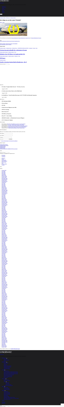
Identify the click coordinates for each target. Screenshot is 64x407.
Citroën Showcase (7, 394)
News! (3, 10)
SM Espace (2, 58)
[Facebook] (0, 42)
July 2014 (3, 312)
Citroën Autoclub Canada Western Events (11, 372)
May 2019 (3, 255)
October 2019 (4, 250)
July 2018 (3, 265)
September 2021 (4, 228)
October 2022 (4, 215)
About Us (3, 158)
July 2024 (3, 194)
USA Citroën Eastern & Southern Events (11, 373)
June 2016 (3, 290)
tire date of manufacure (14, 41)
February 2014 (4, 317)
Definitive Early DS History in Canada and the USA (12, 54)
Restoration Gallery (7, 399)
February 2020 (4, 246)
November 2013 (4, 320)
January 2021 (4, 236)
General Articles (6, 388)
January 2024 (4, 200)
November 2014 (4, 308)
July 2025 (3, 183)
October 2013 (4, 321)
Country (1, 137)
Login (5, 360)
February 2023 (4, 211)
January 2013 (4, 327)
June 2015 (3, 301)
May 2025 (3, 185)
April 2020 (4, 244)
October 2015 (4, 297)
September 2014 (4, 310)
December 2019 (4, 248)
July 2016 (3, 289)
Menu (1, 14)
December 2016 (4, 284)
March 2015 (4, 304)
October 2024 (4, 191)
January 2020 (4, 247)
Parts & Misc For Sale (7, 365)
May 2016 (3, 291)
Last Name (2, 135)
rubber (8, 41)
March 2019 (4, 257)
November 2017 (4, 273)
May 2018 (3, 267)
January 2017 (4, 283)
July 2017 (3, 277)
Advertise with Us (7, 368)
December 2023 (4, 201)
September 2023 (4, 204)
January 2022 (4, 224)
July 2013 (3, 324)
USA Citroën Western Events (9, 374)
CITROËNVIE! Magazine (8, 385)
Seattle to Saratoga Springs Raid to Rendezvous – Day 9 (13, 62)
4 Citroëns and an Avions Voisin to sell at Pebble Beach (17, 125)
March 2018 (4, 269)
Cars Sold (5, 363)
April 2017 (4, 280)
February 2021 (4, 235)
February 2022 (4, 223)
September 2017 (4, 275)
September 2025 (4, 181)
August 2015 (4, 299)
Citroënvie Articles (3, 17)
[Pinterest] (1, 42)
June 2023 (3, 207)
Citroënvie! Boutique (7, 366)
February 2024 (4, 199)
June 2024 (3, 195)
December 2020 (4, 237)
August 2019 (4, 252)
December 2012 (4, 328)
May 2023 (3, 208)
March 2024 (4, 198)
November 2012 (4, 329)
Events (3, 8)
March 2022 (4, 222)
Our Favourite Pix (7, 392)
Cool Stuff (7, 383)
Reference (7, 382)
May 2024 (3, 196)
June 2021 (3, 231)
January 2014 (4, 318)
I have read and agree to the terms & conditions (9, 140)
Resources (3, 9)
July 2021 (3, 230)
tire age (10, 41)
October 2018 (4, 262)
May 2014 (3, 314)
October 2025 (4, 180)
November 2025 (4, 179)
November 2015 (4, 296)
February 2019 (4, 258)
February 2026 (4, 176)
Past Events (6, 377)
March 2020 (4, 245)
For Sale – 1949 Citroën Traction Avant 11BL (16, 124)
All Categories (6, 370)
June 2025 (3, 184)
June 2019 (3, 254)
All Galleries (6, 391)
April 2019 (4, 256)
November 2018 (4, 261)
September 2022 (4, 216)
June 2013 (3, 325)
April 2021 (4, 233)
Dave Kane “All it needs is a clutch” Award (11, 398)
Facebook (3, 155)
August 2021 (4, 229)
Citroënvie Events (8, 48)
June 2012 (3, 334)
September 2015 (4, 298)
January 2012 (4, 339)
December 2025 (4, 178)
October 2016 (4, 286)
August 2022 (4, 217)
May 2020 (3, 243)
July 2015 (3, 300)
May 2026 (3, 173)
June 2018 (3, 266)
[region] (32, 74)
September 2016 (4, 287)
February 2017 (4, 282)
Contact (3, 12)
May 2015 (3, 302)
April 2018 (4, 268)
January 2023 (4, 212)
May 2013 (3, 326)
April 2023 (4, 209)
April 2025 (4, 186)
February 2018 (4, 270)
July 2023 (3, 206)
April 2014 (4, 315)
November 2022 (4, 214)
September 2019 (4, 251)
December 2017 (4, 272)
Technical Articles (13, 17)
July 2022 (3, 218)
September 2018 (4, 263)
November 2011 (4, 341)
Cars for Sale (6, 362)
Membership (4, 6)
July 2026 (3, 171)
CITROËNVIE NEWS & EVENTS (23, 48)
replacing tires (5, 41)
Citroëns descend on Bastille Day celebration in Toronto (13, 50)
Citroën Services (6, 367)
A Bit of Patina (6, 396)
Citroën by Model (7, 380)
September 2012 (4, 331)
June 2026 (3, 172)
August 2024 (4, 193)
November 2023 (4, 202)
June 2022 (3, 219)
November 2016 (4, 285)
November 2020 (4, 238)
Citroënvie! (2, 2)
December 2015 (4, 295)
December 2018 (4, 260)
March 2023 (4, 210)
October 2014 (4, 309)
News (36, 48)
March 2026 (4, 175)
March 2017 (4, 281)
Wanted (5, 364)
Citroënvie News (14, 48)
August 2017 (4, 276)
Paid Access (8, 17)
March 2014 (4, 316)
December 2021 (4, 225)
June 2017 (3, 278)
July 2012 (3, 333)
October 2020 (4, 239)
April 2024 (4, 197)
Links (5, 381)
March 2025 (4, 187)
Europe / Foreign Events (8, 376)
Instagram (3, 156)
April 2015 (4, 303)
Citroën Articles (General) (4, 52)
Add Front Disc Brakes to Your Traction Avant (16, 127)
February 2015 (4, 305)
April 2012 (4, 336)
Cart (2, 162)
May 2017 (3, 279)
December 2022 (4, 213)
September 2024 (4, 192)
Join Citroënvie (6, 359)
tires (19, 41)
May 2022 (3, 220)
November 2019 (4, 249)
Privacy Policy (4, 163)
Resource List (6, 379)
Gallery (3, 11)
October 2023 (4, 203)
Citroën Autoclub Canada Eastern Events (11, 371)
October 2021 (4, 227)
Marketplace (4, 7)
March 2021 (4, 234)
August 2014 (4, 311)
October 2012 (4, 330)
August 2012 (4, 332)
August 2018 (4, 264)
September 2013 (4, 322)
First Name (2, 133)
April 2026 (4, 174)
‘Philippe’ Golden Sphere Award (9, 397)
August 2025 (4, 182)
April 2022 (4, 221)
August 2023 (4, 205)
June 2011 (3, 343)
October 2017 (4, 274)
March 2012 (4, 337)
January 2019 (4, 259)
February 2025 (4, 188)
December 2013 (4, 319)
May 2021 (3, 232)
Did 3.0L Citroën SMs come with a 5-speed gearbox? (16, 123)
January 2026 (4, 177)
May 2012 (3, 335)
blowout (1, 41)
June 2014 (3, 313)
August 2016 (4, 288)
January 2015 (4, 306)
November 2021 (4, 226)
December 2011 (4, 340)
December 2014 (4, 307)
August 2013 (4, 323)
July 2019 (3, 253)
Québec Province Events (8, 375)
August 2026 (4, 170)
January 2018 (4, 271)
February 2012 (4, 338)
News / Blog (6, 387)
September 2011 (4, 342)
